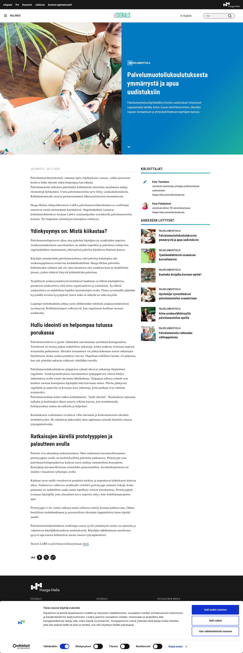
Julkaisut (40, 4)
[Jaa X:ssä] (46, 557)
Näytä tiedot (175, 646)
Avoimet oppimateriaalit (60, 4)
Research (27, 4)
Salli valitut (215, 620)
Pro (17, 4)
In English (186, 15)
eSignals (7, 4)
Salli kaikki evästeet (215, 609)
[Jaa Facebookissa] (39, 557)
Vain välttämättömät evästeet (215, 631)
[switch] (98, 646)
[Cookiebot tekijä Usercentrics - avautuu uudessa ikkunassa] (21, 646)
